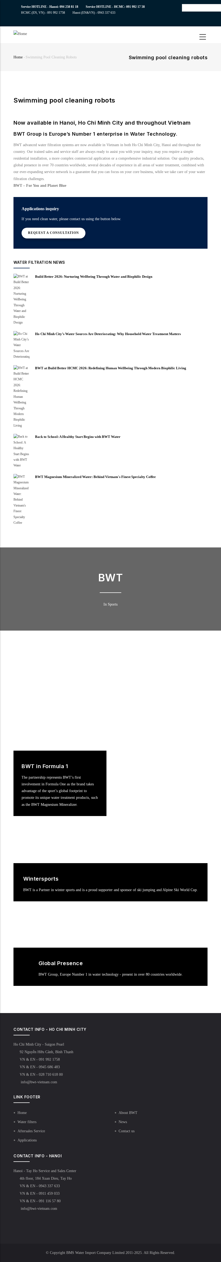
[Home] (28, 33)
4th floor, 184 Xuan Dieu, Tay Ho (46, 1178)
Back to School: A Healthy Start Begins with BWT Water (77, 437)
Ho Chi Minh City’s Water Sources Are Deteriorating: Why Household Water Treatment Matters (108, 334)
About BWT (128, 1113)
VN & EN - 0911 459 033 (40, 1193)
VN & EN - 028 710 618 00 (41, 1075)
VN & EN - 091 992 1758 (40, 1059)
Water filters (27, 1122)
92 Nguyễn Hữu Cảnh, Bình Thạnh (46, 1052)
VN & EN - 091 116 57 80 (40, 1201)
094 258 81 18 (69, 7)
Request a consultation (53, 233)
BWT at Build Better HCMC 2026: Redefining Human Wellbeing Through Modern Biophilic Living (110, 368)
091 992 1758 (56, 13)
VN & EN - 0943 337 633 (40, 1186)
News (123, 1122)
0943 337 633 (106, 13)
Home (18, 57)
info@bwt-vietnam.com (38, 1082)
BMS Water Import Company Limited (95, 1253)
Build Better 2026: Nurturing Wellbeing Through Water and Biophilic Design (93, 277)
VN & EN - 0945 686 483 (40, 1067)
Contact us (126, 1131)
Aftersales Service (31, 1131)
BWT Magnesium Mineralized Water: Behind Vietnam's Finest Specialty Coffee (95, 477)
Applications (27, 1140)
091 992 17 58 (135, 7)
